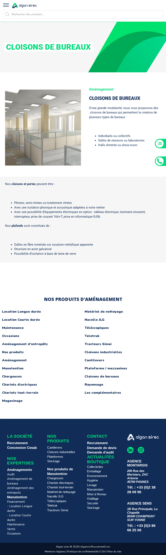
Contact (97, 436)
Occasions (10, 336)
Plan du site (114, 551)
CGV (103, 551)
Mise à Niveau (96, 494)
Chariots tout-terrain (20, 392)
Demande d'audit (100, 452)
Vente (11, 529)
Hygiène (92, 480)
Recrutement (17, 443)
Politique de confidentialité (82, 551)
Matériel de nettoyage (104, 311)
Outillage (93, 498)
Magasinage (12, 401)
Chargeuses (12, 376)
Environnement (97, 476)
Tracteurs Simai (98, 344)
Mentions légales (55, 551)
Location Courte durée (21, 320)
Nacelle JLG (94, 320)
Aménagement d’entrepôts (25, 344)
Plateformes (55, 456)
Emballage (94, 471)
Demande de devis (101, 448)
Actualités (100, 456)
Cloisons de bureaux (102, 376)
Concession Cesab (22, 447)
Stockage (53, 461)
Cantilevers (94, 360)
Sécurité (92, 503)
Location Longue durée (21, 311)
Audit (11, 474)
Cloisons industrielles (103, 352)
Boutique (98, 461)
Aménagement (14, 360)
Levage (92, 485)
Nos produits (13, 352)
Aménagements (19, 470)
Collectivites (95, 466)
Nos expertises (20, 460)
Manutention (12, 368)
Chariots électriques (19, 384)
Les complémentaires (103, 392)
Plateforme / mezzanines (106, 368)
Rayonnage (94, 384)
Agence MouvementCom (95, 547)
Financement (16, 502)
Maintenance (13, 328)
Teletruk (92, 336)
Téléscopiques (97, 328)
